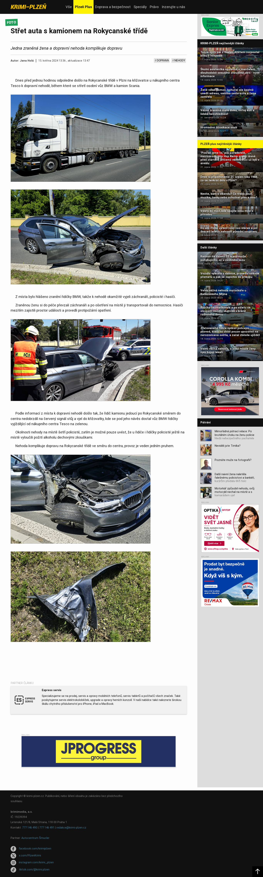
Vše (69, 7)
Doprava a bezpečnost (113, 7)
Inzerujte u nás (173, 7)
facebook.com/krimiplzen (35, 848)
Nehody (179, 60)
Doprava (163, 60)
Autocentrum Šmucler (35, 838)
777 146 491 (46, 827)
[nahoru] (257, 871)
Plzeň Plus (83, 7)
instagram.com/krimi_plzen (36, 862)
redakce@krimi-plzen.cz (71, 827)
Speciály (140, 7)
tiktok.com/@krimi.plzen (34, 869)
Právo (154, 7)
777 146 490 (29, 827)
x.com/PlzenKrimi (30, 855)
